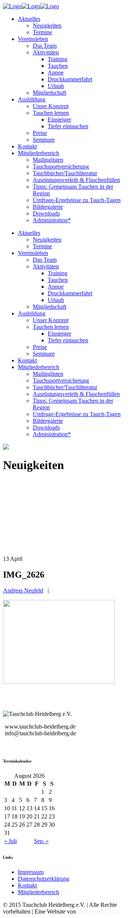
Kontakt (27, 885)
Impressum (31, 872)
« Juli (10, 841)
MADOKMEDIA (98, 911)
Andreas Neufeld (23, 590)
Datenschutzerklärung (43, 878)
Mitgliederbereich (38, 892)
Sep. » (41, 841)
